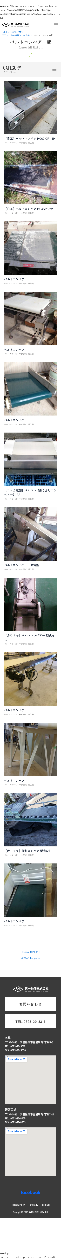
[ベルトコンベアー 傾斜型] (30, 558)
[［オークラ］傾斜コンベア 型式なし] (30, 844)
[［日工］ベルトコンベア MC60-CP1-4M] (30, 132)
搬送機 (31, 142)
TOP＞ (5, 35)
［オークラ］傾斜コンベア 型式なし (28, 851)
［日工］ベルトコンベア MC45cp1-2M (28, 209)
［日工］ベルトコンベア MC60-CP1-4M (29, 138)
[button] (56, 24)
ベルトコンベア (11, 142)
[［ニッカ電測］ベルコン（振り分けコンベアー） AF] (30, 484)
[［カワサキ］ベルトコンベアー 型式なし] (30, 629)
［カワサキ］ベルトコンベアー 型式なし (29, 637)
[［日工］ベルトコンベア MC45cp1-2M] (30, 202)
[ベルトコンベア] (30, 272)
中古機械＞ (16, 35)
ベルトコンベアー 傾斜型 (21, 565)
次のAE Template (30, 958)
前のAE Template (30, 951)
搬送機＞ (27, 35)
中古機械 (23, 142)
